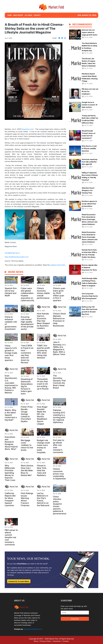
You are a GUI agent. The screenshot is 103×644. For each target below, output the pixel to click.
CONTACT (37, 15)
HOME (10, 15)
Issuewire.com (27, 129)
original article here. (57, 265)
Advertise (56, 641)
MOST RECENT (18, 15)
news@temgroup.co (12, 253)
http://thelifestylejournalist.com (16, 257)
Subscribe (75, 619)
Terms (35, 641)
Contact (66, 641)
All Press (28, 15)
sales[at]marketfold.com (33, 629)
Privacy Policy (45, 641)
